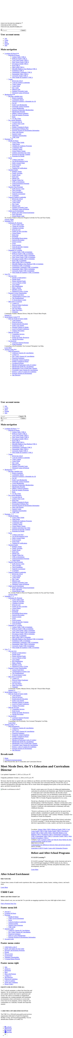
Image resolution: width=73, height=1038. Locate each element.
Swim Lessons (16, 164)
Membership (8, 94)
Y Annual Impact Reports (12, 959)
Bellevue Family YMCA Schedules (22, 253)
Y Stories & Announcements (13, 760)
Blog (6, 972)
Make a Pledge (16, 288)
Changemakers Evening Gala (21, 296)
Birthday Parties (17, 171)
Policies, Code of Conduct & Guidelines (24, 372)
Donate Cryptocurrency (19, 277)
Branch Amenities (17, 98)
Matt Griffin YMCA (18, 67)
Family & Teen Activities (19, 231)
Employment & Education (20, 324)
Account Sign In (17, 122)
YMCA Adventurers (18, 182)
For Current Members (14, 495)
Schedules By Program (15, 598)
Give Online (16, 284)
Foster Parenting (17, 344)
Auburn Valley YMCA (19, 57)
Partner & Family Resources (20, 337)
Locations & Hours (10, 53)
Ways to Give (12, 651)
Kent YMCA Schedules (19, 260)
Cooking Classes (17, 149)
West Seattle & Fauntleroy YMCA (22, 77)
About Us (7, 969)
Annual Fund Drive (18, 295)
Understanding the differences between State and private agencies (50, 845)
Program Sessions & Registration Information (25, 130)
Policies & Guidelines (11, 979)
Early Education (17, 214)
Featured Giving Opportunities (17, 668)
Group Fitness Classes (18, 151)
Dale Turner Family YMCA (20, 62)
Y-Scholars (15, 195)
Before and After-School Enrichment (23, 212)
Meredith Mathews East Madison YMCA (24, 69)
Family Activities (17, 173)
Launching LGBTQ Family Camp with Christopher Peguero (49, 848)
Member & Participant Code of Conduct (24, 365)
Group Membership (18, 108)
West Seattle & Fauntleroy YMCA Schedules (25, 272)
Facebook (8, 1027)
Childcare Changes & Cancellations (23, 353)
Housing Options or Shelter (20, 327)
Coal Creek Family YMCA (20, 60)
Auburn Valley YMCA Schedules (22, 252)
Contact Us (15, 303)
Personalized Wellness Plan (20, 129)
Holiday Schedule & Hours (20, 127)
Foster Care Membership (19, 105)
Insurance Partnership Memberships (23, 110)
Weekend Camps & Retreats (20, 93)
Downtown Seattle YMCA (20, 64)
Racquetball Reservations (19, 238)
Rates (13, 117)
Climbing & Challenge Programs (22, 146)
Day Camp (15, 87)
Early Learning (41, 839)
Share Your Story (17, 310)
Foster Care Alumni (18, 325)
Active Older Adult (18, 224)
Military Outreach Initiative (20, 113)
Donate (7, 43)
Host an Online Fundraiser (20, 305)
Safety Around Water (18, 163)
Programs (8, 139)
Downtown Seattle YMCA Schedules (23, 259)
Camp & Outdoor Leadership (21, 82)
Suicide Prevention (17, 339)
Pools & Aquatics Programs (20, 115)
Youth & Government (18, 194)
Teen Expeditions (17, 192)
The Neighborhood (18, 298)
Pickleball (15, 236)
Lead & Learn (16, 307)
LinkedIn (8, 1030)
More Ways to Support (15, 676)
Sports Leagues (16, 241)
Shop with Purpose (18, 132)
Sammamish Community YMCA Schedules (25, 267)
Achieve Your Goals (18, 123)
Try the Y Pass (16, 118)
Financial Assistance (18, 358)
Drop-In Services (17, 322)
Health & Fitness (13, 516)
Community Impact (18, 99)
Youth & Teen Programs (15, 562)
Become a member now (15, 471)
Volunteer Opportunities (19, 135)
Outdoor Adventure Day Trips (21, 153)
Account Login (9, 939)
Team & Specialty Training (20, 247)
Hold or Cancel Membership (16, 935)
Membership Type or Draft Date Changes (24, 368)
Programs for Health (18, 156)
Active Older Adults (18, 142)
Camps (10, 454)
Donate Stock (16, 279)
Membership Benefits (18, 111)
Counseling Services (18, 334)
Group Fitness (16, 233)
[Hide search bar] (2, 420)
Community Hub (17, 147)
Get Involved (12, 716)
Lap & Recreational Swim (20, 161)
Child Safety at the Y (11, 947)
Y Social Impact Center (19, 300)
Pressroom (8, 970)
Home (6, 758)
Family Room (16, 175)
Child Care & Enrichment (16, 586)
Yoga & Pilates (16, 248)
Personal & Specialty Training (21, 154)
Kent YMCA (16, 65)
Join (6, 38)
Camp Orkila (16, 86)
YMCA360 (15, 137)
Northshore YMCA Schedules (21, 265)
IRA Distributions (17, 286)
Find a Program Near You (8, 903)
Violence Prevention (18, 330)
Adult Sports (16, 144)
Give (6, 274)
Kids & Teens (58, 839)
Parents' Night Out (17, 180)
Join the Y (8, 911)
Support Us (8, 315)
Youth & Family (13, 545)
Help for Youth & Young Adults (17, 694)
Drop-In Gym (16, 230)
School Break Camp (18, 216)
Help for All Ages (13, 707)
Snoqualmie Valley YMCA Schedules (23, 269)
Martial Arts (15, 178)
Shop (6, 42)
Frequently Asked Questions (20, 106)
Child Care (50, 839)
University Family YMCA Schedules (23, 271)
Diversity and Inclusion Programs (15, 950)
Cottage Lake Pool (17, 159)
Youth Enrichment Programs (20, 183)
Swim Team (15, 166)
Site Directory (16, 375)
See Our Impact (17, 308)
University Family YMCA (20, 76)
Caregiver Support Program (20, 342)
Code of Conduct (10, 981)
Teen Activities (16, 190)
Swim (14, 243)
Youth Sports (16, 185)
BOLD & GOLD (17, 81)
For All (14, 103)
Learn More (8, 348)
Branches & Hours (14, 430)
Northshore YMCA (18, 70)
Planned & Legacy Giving (20, 291)
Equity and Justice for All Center (14, 949)
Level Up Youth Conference (20, 329)
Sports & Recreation (18, 240)
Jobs (6, 45)
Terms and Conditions (11, 982)
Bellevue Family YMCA (19, 58)
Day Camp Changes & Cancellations (23, 356)
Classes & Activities (18, 226)
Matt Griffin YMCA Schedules (21, 262)
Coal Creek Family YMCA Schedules (23, 255)
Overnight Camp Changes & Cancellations (25, 370)
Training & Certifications (19, 168)
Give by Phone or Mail (19, 283)
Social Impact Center (11, 317)
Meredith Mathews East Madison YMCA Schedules (27, 264)
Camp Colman (16, 84)
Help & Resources (13, 726)
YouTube (9, 1032)
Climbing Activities (18, 228)
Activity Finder (9, 219)
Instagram (9, 1028)
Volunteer (15, 312)
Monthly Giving (17, 289)
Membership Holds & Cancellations (23, 366)
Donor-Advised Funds (19, 281)
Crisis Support (16, 320)
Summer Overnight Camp (20, 91)
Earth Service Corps (18, 188)
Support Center (16, 134)
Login (6, 40)
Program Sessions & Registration (22, 373)
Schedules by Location (15, 625)
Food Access (16, 336)
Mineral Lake (16, 89)
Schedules (8, 221)
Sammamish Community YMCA (22, 72)
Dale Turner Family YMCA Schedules (23, 257)
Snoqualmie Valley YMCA (20, 74)
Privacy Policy (9, 984)
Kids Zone (15, 125)
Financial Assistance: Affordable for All (24, 101)
